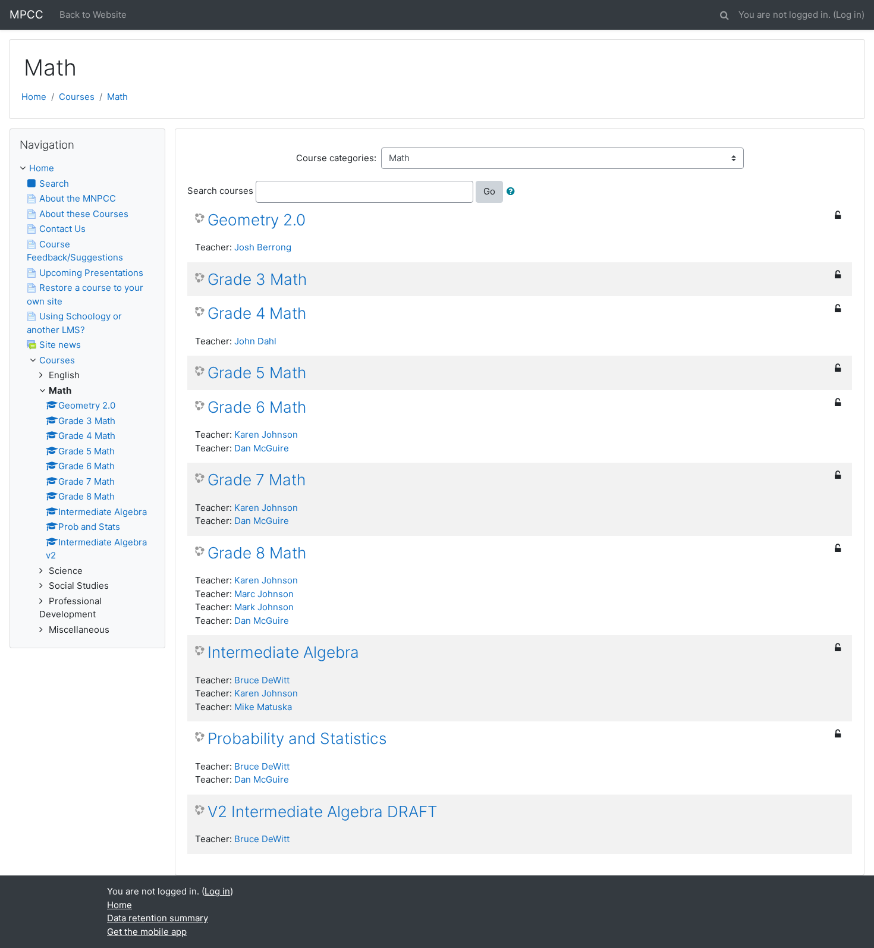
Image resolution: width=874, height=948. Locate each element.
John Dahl (255, 341)
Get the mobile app (147, 931)
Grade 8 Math (257, 553)
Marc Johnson (264, 593)
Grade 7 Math (257, 479)
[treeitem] (87, 168)
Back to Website (93, 14)
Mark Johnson (264, 607)
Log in (849, 14)
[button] (724, 13)
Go (489, 191)
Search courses (220, 190)
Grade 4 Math (257, 313)
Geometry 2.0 (257, 220)
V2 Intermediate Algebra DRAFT (323, 811)
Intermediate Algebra (283, 652)
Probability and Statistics (297, 738)
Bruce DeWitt (262, 680)
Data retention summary (157, 918)
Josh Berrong (262, 247)
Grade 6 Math (257, 407)
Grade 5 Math (257, 372)
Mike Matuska (263, 706)
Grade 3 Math (257, 279)
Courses (77, 96)
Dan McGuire (261, 448)
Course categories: (336, 158)
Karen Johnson (266, 434)
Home (33, 96)
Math (117, 96)
